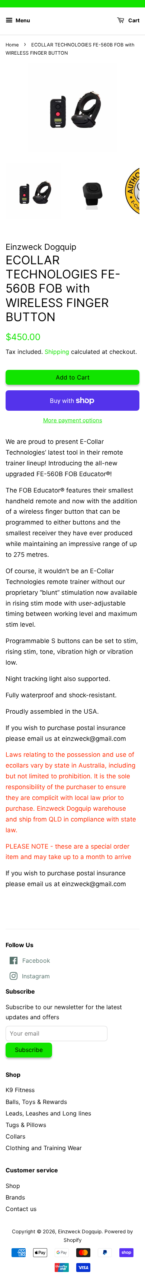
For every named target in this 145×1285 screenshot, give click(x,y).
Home (12, 45)
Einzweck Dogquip (80, 1231)
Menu (22, 20)
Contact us (21, 1209)
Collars (15, 1136)
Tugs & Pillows (26, 1125)
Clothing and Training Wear (44, 1148)
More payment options (72, 420)
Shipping (57, 351)
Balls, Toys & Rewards (36, 1101)
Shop (13, 1185)
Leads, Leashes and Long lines (48, 1113)
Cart (133, 20)
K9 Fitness (20, 1090)
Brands (15, 1197)
